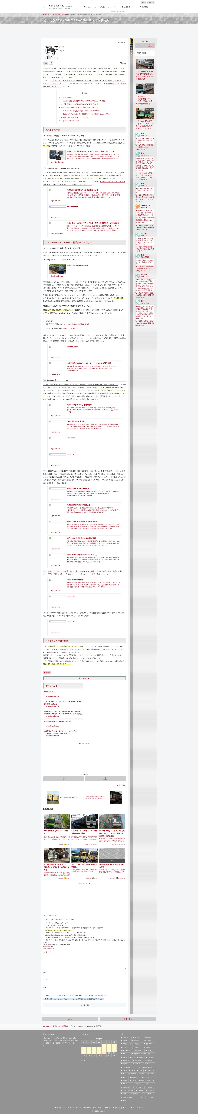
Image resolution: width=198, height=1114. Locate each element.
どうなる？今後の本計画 (70, 120)
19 (89, 1053)
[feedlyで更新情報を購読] (60, 51)
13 (94, 1050)
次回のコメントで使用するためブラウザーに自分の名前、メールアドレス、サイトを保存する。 (77, 995)
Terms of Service (47, 948)
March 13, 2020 (69, 328)
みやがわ (62, 47)
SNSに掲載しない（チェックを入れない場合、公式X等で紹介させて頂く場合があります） (74, 999)
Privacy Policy (46, 946)
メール (45, 980)
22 (104, 1053)
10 (114, 1048)
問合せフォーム (83, 937)
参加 (144, 2)
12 (89, 1050)
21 (99, 1053)
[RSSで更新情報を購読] (63, 51)
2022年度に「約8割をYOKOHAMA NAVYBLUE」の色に (84, 101)
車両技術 (107, 1108)
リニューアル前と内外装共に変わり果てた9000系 (81, 111)
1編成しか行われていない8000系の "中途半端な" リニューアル (86, 114)
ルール (126, 1108)
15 (104, 1050)
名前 (44, 972)
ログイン (151, 2)
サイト (45, 987)
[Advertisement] (99, 31)
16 (109, 1050)
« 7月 (83, 1060)
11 (84, 1050)
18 (84, 1053)
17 (114, 1050)
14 (99, 1050)
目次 (81, 93)
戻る (70, 1019)
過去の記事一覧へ (84, 678)
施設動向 (98, 1108)
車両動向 (48, 672)
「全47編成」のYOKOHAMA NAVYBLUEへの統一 (81, 104)
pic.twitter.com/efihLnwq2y (77, 324)
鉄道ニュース (61, 1108)
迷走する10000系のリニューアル (75, 117)
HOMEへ (128, 1019)
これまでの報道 (67, 97)
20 (94, 1053)
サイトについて (137, 1108)
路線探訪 (117, 1108)
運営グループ (72, 937)
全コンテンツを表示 (117, 12)
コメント (47, 952)
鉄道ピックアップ (75, 1108)
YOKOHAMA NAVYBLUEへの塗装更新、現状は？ (79, 107)
